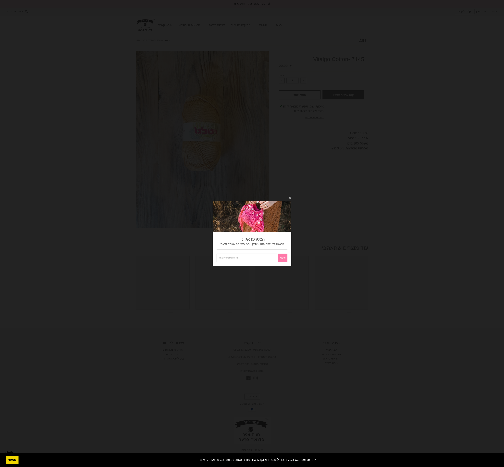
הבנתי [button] (12, 459)
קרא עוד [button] (203, 459)
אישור (282, 258)
